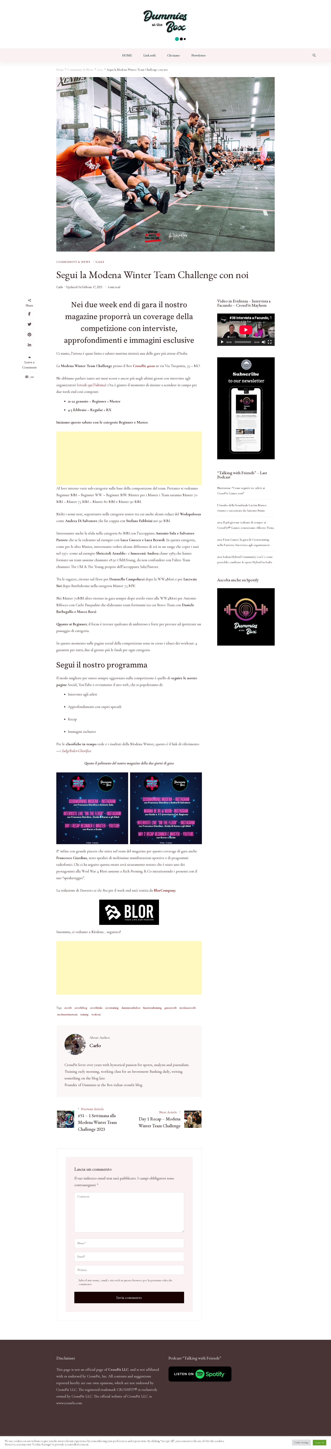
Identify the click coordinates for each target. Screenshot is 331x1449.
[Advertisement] (129, 458)
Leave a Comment (29, 364)
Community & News (73, 262)
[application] (246, 330)
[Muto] (263, 342)
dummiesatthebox (130, 1007)
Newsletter (198, 55)
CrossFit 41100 (144, 366)
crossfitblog (81, 1007)
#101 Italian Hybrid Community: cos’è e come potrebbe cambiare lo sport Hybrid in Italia (245, 559)
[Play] (222, 342)
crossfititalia (96, 1007)
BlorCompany (164, 890)
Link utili (149, 55)
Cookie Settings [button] (301, 1442)
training (84, 1014)
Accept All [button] (319, 1442)
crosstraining (112, 1007)
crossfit (68, 1007)
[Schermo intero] (270, 342)
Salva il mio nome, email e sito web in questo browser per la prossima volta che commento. (125, 1282)
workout (96, 1014)
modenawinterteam (67, 1014)
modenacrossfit (187, 1007)
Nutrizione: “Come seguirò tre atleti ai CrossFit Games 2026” (241, 490)
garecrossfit (171, 1007)
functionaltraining (152, 1007)
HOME (127, 55)
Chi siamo (173, 55)
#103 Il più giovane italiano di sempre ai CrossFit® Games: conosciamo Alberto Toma (245, 525)
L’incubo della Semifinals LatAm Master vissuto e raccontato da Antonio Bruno (242, 507)
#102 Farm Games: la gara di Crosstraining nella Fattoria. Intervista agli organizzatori (243, 542)
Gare (100, 262)
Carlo (59, 287)
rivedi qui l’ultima (91, 385)
